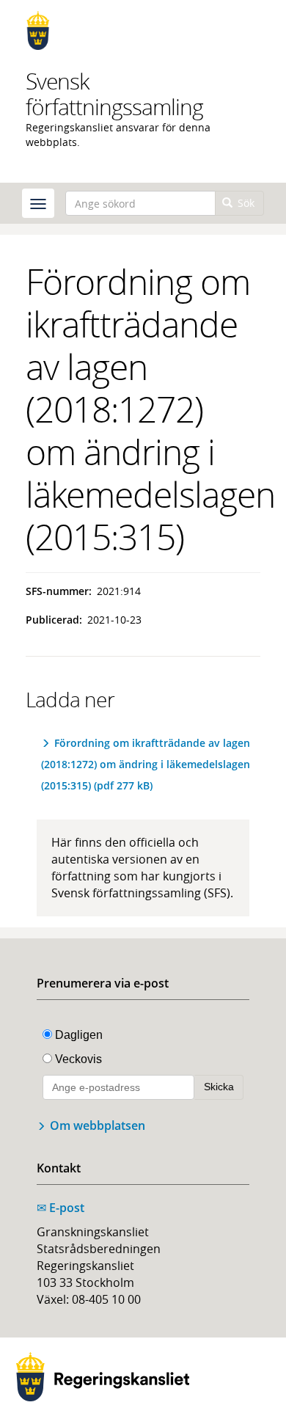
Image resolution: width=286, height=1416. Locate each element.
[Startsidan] (143, 30)
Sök (244, 203)
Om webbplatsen (97, 1125)
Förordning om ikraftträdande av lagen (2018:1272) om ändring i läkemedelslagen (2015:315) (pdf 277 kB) (145, 764)
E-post (60, 1208)
